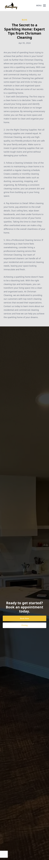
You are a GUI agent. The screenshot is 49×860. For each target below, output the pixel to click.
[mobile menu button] (44, 5)
